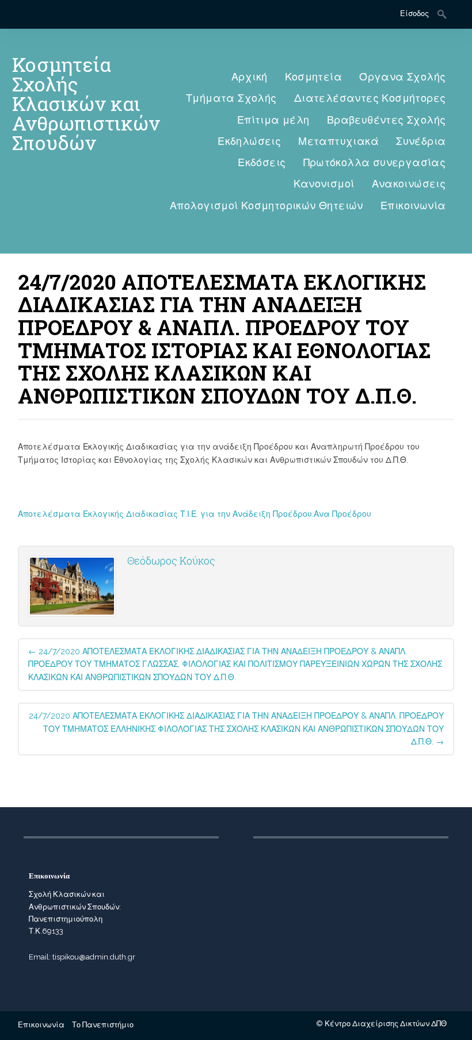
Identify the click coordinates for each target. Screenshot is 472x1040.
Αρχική (249, 77)
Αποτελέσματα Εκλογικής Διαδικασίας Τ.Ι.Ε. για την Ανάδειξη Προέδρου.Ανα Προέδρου (194, 514)
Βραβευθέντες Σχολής (386, 120)
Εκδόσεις (262, 162)
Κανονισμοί (324, 184)
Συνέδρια (421, 141)
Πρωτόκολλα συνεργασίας (374, 162)
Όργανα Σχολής (402, 77)
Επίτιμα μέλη (273, 120)
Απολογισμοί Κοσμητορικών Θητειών (266, 205)
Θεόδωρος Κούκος (171, 560)
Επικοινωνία (413, 205)
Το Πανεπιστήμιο (103, 1024)
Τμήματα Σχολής (231, 98)
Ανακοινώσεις (409, 184)
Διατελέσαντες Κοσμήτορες (370, 98)
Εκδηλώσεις (249, 141)
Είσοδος (414, 13)
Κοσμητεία (313, 77)
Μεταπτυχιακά (338, 141)
